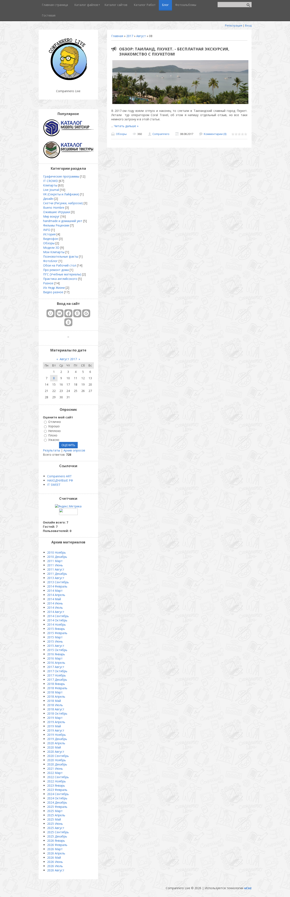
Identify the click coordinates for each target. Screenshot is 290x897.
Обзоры (121, 134)
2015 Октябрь (57, 650)
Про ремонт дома (56, 270)
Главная (117, 36)
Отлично (54, 422)
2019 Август (55, 730)
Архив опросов (74, 450)
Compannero (160, 134)
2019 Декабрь (57, 739)
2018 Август (55, 709)
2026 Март (55, 849)
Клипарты (50, 185)
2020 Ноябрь (56, 760)
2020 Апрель (56, 743)
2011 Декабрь (57, 574)
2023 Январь (56, 785)
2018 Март (55, 692)
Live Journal (51, 190)
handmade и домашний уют (62, 221)
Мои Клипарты (54, 252)
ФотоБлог (50, 261)
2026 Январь (56, 841)
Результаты (51, 450)
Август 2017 (68, 359)
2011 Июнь (55, 565)
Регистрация (233, 25)
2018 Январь (56, 684)
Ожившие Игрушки (56, 212)
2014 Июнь (55, 603)
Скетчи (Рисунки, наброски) (63, 203)
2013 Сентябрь (58, 582)
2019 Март (55, 718)
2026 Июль (55, 866)
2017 (129, 36)
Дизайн (48, 199)
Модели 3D (51, 248)
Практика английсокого (60, 279)
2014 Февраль (57, 586)
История (49, 234)
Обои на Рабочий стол (59, 265)
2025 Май (54, 819)
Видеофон (50, 239)
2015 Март (55, 637)
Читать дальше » (126, 126)
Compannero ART (59, 476)
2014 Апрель (56, 595)
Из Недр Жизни (54, 288)
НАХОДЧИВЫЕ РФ (60, 480)
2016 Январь (56, 654)
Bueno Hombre (53, 208)
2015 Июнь (55, 641)
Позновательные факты (60, 256)
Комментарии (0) (215, 134)
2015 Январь (56, 629)
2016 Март (55, 658)
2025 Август (55, 828)
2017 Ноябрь (56, 675)
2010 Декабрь (57, 557)
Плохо (52, 435)
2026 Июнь (55, 862)
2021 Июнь (55, 768)
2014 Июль (55, 607)
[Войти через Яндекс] (77, 313)
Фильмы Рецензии (56, 225)
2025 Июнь (55, 824)
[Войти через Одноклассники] (68, 322)
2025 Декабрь (57, 836)
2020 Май (54, 747)
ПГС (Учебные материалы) (62, 274)
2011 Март (55, 561)
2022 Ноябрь (56, 781)
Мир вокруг (51, 216)
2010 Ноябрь (56, 552)
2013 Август (55, 578)
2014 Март (55, 591)
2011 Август (55, 569)
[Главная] (68, 80)
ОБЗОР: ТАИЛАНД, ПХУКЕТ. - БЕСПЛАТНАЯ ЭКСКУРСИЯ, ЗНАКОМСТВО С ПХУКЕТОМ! (174, 51)
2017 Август (55, 667)
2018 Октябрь (57, 713)
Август (141, 36)
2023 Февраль (57, 790)
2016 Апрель (56, 663)
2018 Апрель (56, 696)
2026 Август (55, 870)
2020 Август (55, 752)
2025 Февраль (57, 807)
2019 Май (54, 726)
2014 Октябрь (57, 620)
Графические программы (61, 176)
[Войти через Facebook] (68, 313)
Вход (248, 25)
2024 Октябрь (57, 798)
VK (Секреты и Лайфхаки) (61, 194)
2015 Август (55, 646)
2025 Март (55, 811)
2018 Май (54, 701)
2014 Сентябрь (58, 616)
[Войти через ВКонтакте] (59, 313)
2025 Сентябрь (58, 832)
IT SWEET (54, 485)
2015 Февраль (57, 633)
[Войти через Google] (86, 313)
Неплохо (54, 431)
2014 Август (55, 612)
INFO (46, 230)
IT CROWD (50, 181)
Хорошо (54, 426)
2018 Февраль (57, 688)
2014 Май (54, 599)
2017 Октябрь (57, 671)
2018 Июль (55, 705)
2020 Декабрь (57, 764)
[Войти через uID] (50, 313)
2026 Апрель (56, 853)
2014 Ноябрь (56, 624)
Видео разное (53, 292)
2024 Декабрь (57, 802)
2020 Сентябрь (58, 756)
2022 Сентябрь (58, 777)
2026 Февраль (57, 845)
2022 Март (55, 773)
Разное (48, 283)
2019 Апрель (56, 722)
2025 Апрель (56, 815)
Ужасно (53, 440)
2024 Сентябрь (58, 794)
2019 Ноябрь (56, 735)
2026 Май (54, 857)
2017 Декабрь (57, 680)
